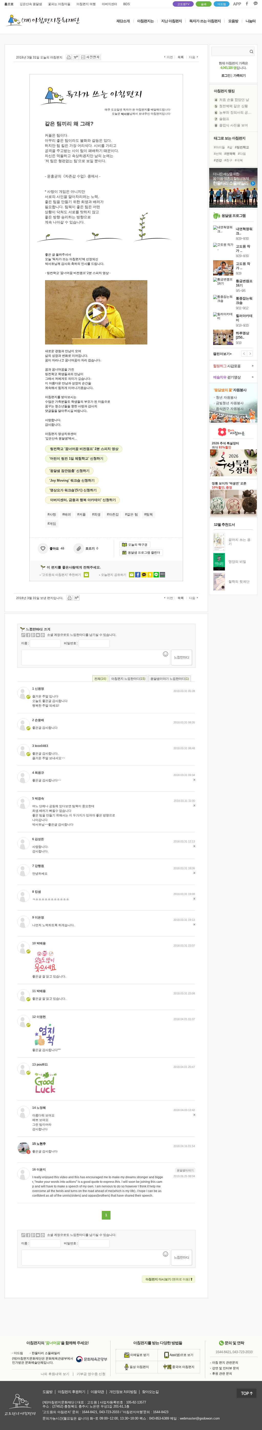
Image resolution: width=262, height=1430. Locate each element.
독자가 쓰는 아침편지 (205, 21)
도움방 (47, 1392)
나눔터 (251, 21)
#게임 (52, 524)
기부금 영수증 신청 (91, 1374)
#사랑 (52, 514)
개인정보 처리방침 (123, 1392)
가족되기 (239, 75)
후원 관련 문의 (222, 1373)
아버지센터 (109, 4)
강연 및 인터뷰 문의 (225, 1368)
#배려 (66, 514)
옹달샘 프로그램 (234, 215)
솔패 (203, 4)
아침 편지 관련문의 (225, 1362)
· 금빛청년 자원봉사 (229, 403)
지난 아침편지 (171, 21)
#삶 (229, 147)
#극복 (239, 160)
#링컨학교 (242, 147)
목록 (181, 57)
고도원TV (183, 4)
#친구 (228, 160)
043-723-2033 (243, 1352)
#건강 (218, 160)
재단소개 (123, 21)
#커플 (81, 514)
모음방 (233, 21)
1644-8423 (160, 1412)
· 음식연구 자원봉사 (229, 409)
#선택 (218, 154)
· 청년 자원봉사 (225, 397)
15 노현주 (39, 1144)
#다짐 (242, 154)
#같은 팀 (131, 514)
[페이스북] (28, 635)
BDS (126, 4)
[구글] (33, 635)
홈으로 (9, 4)
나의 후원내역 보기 (55, 1374)
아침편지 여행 (86, 4)
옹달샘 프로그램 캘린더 (144, 552)
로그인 (226, 75)
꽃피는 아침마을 (59, 4)
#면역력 (229, 154)
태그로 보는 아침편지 (229, 138)
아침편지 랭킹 (224, 91)
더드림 (221, 4)
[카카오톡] (43, 635)
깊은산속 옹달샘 (31, 4)
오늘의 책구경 (137, 544)
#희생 (96, 514)
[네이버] (38, 635)
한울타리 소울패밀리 (46, 1353)
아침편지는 (145, 21)
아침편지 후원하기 (71, 1392)
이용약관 (97, 1392)
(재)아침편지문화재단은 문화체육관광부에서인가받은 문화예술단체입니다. (42, 1360)
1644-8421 (223, 1352)
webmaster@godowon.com (200, 1418)
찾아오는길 (150, 1392)
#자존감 (113, 514)
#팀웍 (148, 514)
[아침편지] (23, 635)
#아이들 (219, 147)
